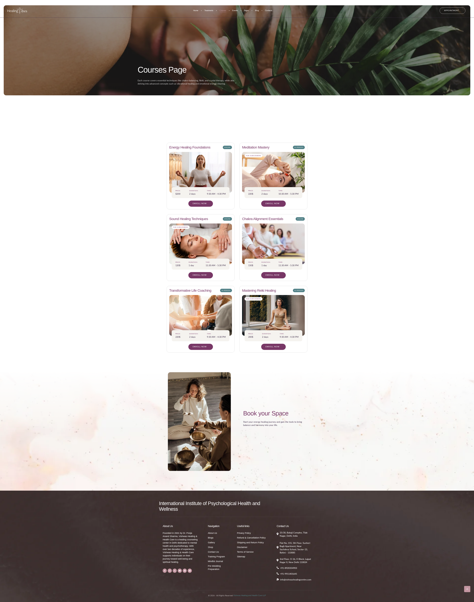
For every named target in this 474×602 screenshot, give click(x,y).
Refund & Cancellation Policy (251, 538)
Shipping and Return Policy (250, 542)
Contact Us (213, 552)
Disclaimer (242, 547)
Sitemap (241, 556)
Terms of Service (245, 552)
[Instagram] (170, 571)
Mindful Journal (215, 561)
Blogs (210, 538)
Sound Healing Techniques (188, 219)
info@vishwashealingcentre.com (295, 580)
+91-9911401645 (288, 574)
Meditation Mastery (255, 147)
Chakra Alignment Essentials (262, 219)
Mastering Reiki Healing (259, 290)
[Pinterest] (185, 571)
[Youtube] (180, 571)
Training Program (216, 556)
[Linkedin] (190, 571)
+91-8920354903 (288, 568)
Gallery (211, 542)
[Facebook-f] (165, 571)
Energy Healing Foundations (189, 147)
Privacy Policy (244, 533)
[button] (452, 10)
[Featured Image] (200, 172)
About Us (212, 533)
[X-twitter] (175, 571)
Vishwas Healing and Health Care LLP (249, 595)
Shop (210, 547)
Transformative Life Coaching (190, 290)
